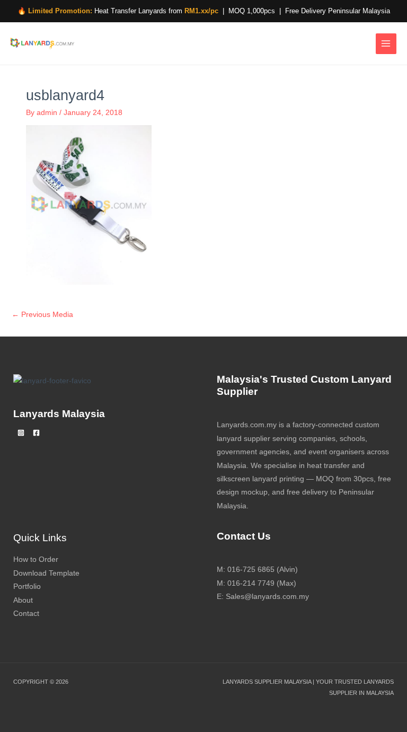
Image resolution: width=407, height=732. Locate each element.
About (23, 600)
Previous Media (42, 315)
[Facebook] (36, 432)
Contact (26, 614)
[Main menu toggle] (386, 43)
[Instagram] (21, 432)
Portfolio (27, 586)
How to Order (35, 559)
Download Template (46, 573)
